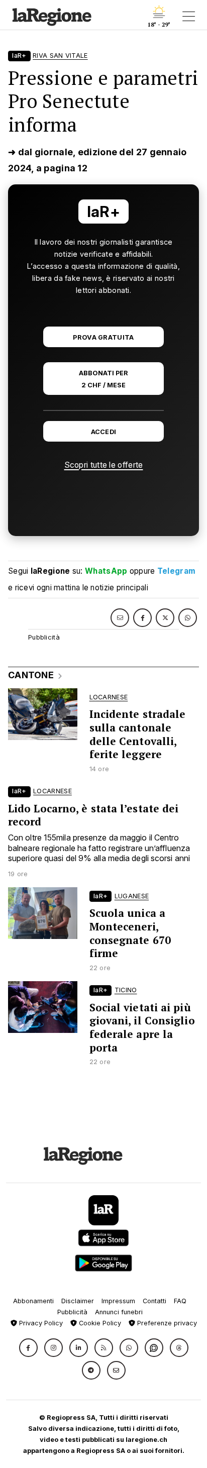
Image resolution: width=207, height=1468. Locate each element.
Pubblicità (72, 1312)
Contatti (154, 1301)
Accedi (104, 432)
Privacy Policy (40, 1323)
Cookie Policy (99, 1323)
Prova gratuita (103, 337)
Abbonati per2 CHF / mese (103, 378)
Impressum (118, 1301)
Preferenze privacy (166, 1323)
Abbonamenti (33, 1301)
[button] (28, 1347)
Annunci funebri (119, 1312)
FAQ (180, 1301)
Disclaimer (77, 1301)
